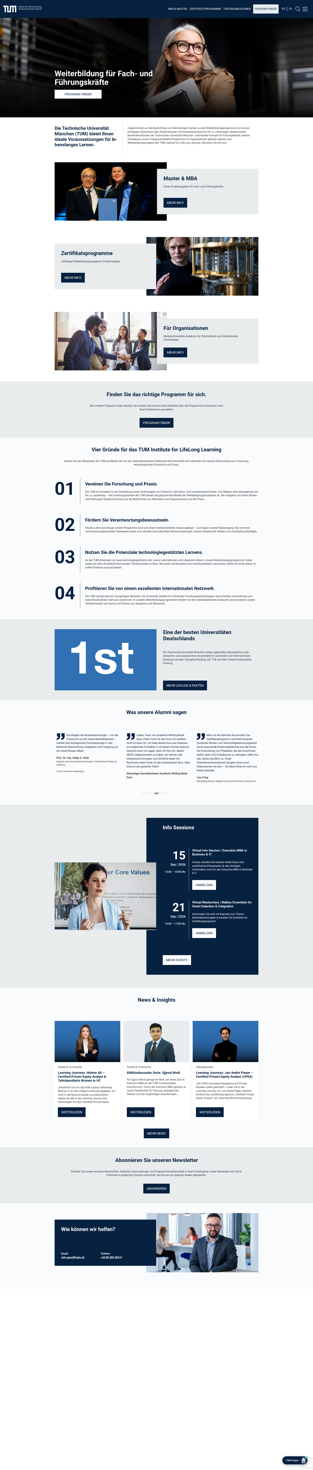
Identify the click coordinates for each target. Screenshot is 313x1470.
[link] (103, 759)
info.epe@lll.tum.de (72, 1257)
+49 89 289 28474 (111, 1257)
